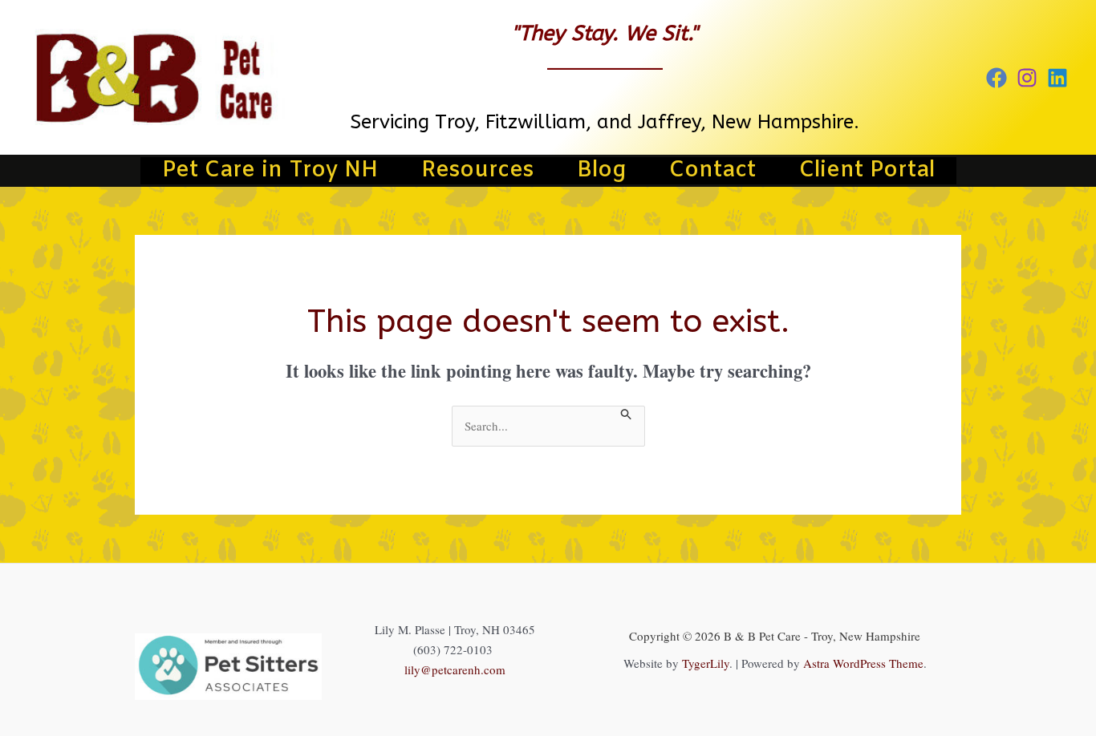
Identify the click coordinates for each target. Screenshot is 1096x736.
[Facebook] (996, 77)
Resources (477, 170)
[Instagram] (1027, 77)
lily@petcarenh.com (454, 669)
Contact (712, 170)
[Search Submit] (626, 414)
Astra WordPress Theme (863, 663)
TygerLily (705, 663)
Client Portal (867, 170)
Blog (601, 170)
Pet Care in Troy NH (270, 170)
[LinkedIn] (1057, 77)
